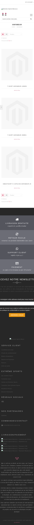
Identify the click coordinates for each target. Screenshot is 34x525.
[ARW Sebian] (17, 339)
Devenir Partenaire (7, 392)
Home (13, 27)
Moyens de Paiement (7, 359)
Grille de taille (5, 366)
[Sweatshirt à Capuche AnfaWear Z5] (17, 162)
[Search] (31, 19)
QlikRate (4, 415)
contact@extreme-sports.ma (11, 425)
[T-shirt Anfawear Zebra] (17, 113)
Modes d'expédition (7, 356)
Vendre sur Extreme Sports (9, 382)
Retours (3, 362)
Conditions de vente (7, 350)
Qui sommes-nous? (7, 375)
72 (9, 40)
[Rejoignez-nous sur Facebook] (1, 401)
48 (7, 40)
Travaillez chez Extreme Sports (10, 385)
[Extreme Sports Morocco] (17, 8)
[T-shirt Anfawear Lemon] (17, 64)
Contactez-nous (6, 379)
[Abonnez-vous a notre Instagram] (3, 401)
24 (5, 40)
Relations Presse (6, 388)
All (11, 40)
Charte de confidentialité (8, 353)
